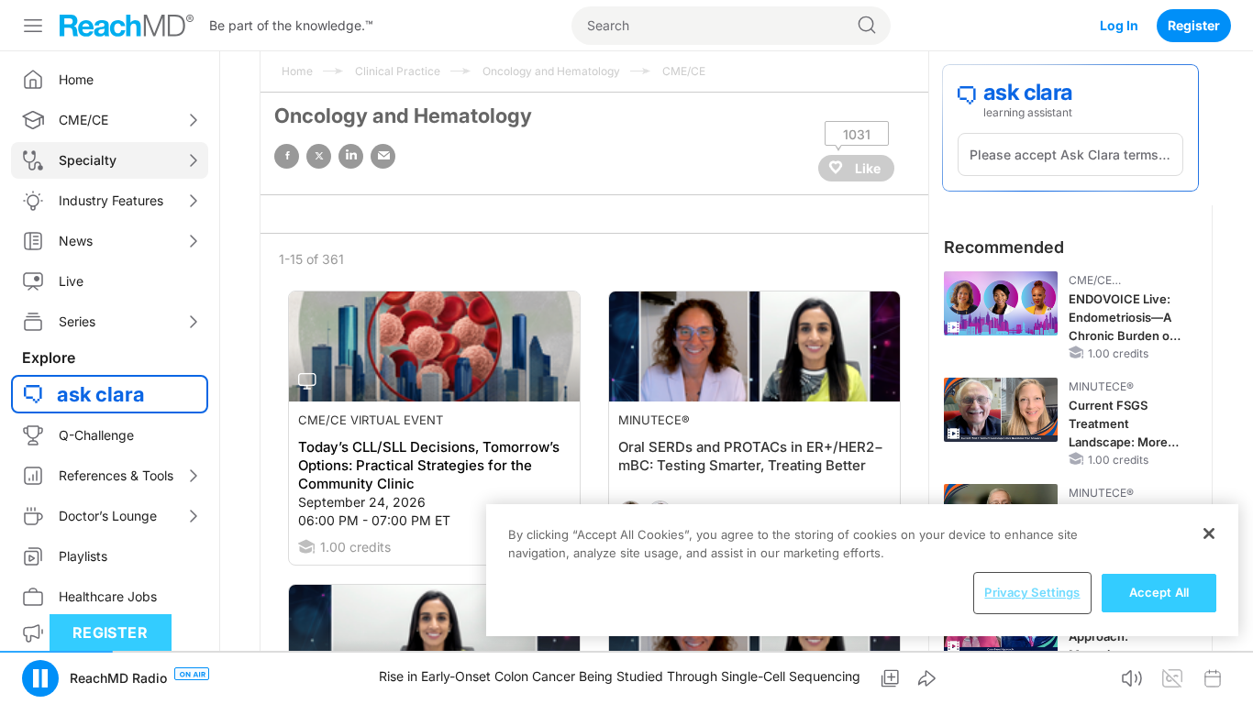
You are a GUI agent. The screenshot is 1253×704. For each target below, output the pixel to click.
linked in (350, 156)
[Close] (1209, 533)
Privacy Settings (1032, 592)
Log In (1119, 25)
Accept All (1159, 592)
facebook (286, 156)
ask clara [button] (101, 394)
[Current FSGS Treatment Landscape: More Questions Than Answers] (1001, 410)
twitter (318, 156)
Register (1194, 25)
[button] (40, 678)
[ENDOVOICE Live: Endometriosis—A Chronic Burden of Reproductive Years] (1001, 303)
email (383, 156)
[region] (862, 570)
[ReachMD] (126, 25)
